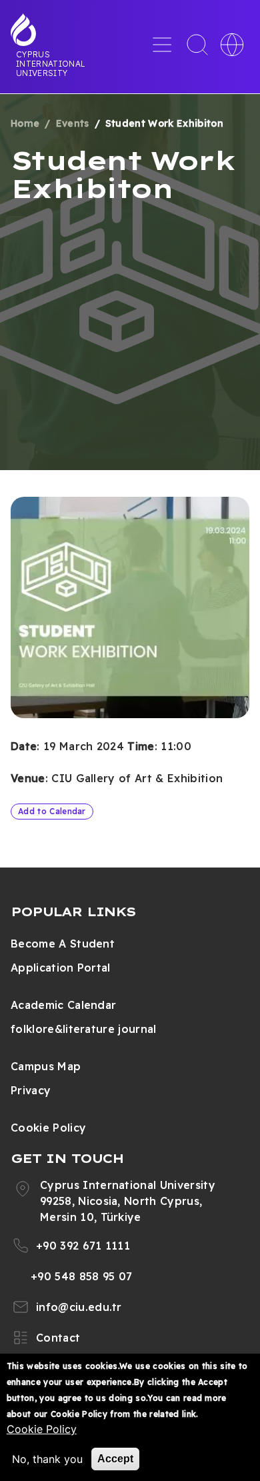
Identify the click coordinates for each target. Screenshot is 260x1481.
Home (25, 123)
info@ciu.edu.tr (79, 1307)
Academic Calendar (63, 1005)
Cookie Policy (48, 1127)
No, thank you (47, 1459)
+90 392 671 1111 (83, 1245)
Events (72, 123)
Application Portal (61, 967)
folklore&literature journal (84, 1029)
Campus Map (46, 1066)
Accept (115, 1458)
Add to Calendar (52, 811)
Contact (58, 1337)
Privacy (31, 1090)
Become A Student (63, 943)
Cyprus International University (50, 63)
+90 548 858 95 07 (81, 1276)
